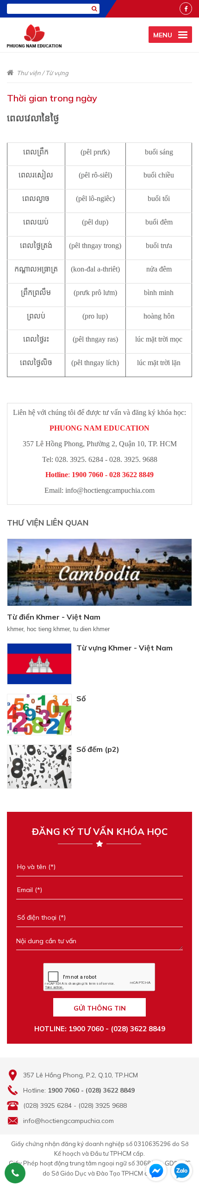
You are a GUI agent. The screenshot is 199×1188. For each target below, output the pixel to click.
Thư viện (29, 73)
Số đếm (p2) (97, 749)
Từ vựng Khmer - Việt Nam (124, 647)
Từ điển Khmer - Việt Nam (53, 616)
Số (81, 698)
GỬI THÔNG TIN (100, 1008)
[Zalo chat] (181, 1170)
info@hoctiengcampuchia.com (68, 1121)
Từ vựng (56, 73)
